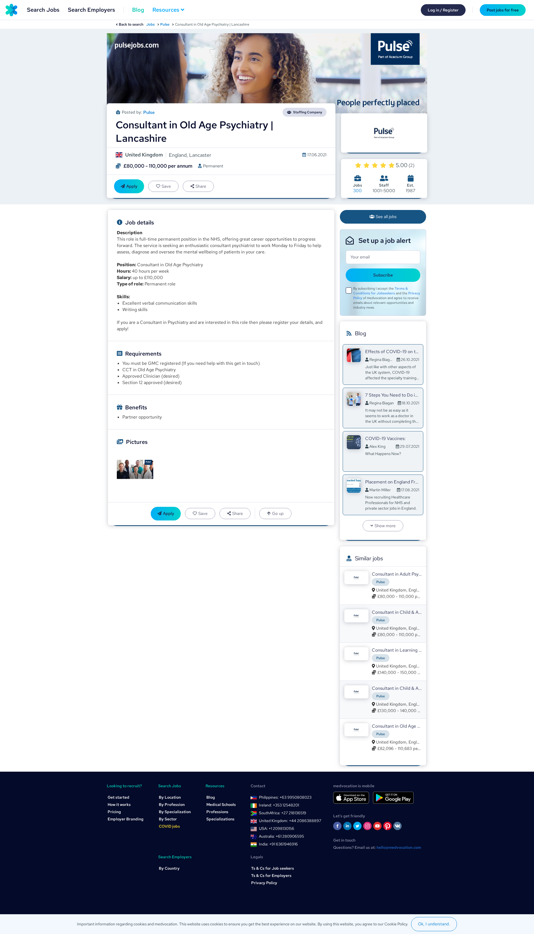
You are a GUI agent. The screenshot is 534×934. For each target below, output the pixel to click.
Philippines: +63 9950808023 (285, 797)
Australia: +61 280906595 (281, 836)
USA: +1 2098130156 (276, 828)
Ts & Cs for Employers (271, 875)
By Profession (172, 804)
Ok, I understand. (434, 924)
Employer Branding (126, 818)
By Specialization (175, 811)
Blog (138, 9)
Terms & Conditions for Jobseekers (380, 290)
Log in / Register (443, 10)
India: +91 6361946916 (278, 844)
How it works (119, 804)
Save (166, 186)
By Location (170, 797)
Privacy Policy (264, 882)
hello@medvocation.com (399, 847)
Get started (118, 797)
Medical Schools (221, 804)
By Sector (168, 818)
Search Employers (91, 9)
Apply (131, 186)
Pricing (114, 811)
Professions (217, 811)
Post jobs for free (503, 10)
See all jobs (386, 216)
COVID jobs (169, 826)
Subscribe (383, 275)
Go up (278, 513)
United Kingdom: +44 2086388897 (290, 820)
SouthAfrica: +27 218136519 (282, 812)
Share (201, 186)
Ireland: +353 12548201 (279, 805)
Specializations (220, 818)
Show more (385, 526)
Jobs (150, 24)
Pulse (164, 24)
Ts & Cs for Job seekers (272, 868)
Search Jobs (43, 9)
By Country (169, 868)
